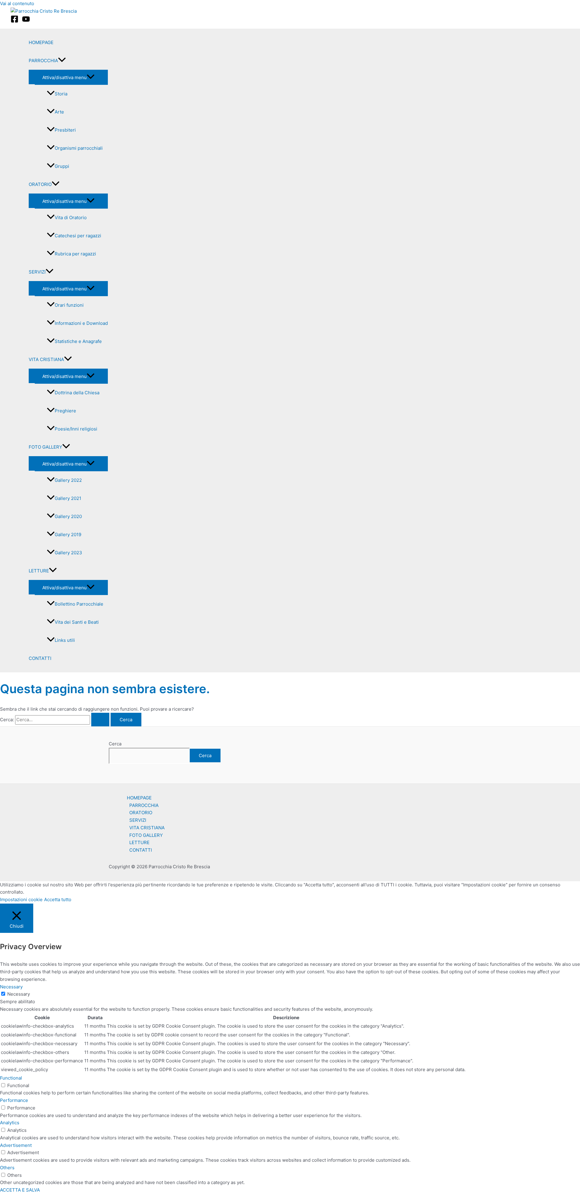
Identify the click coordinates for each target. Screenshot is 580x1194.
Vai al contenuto (17, 3)
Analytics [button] (9, 1122)
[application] (62, 61)
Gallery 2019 (68, 534)
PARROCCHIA (43, 60)
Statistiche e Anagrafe (78, 341)
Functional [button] (11, 1078)
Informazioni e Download (81, 323)
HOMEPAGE (41, 42)
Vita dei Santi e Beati (77, 622)
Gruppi (62, 166)
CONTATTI (40, 658)
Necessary (18, 994)
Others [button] (7, 1167)
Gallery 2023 (68, 552)
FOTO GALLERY (45, 447)
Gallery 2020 (68, 516)
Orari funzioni (69, 305)
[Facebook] (14, 21)
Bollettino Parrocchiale (79, 604)
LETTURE (39, 571)
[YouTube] (26, 21)
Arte (59, 112)
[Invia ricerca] (100, 719)
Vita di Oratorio (71, 217)
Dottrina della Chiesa (77, 392)
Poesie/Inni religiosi (76, 429)
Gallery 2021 (68, 498)
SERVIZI (37, 272)
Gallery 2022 (68, 480)
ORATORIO (40, 184)
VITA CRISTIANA (46, 359)
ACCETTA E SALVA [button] (20, 1190)
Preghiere (65, 411)
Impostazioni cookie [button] (21, 899)
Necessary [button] (11, 987)
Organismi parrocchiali (79, 148)
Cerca (115, 744)
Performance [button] (14, 1100)
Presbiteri (65, 130)
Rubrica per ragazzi (75, 254)
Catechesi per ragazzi (78, 235)
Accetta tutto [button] (57, 899)
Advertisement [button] (16, 1145)
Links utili (65, 640)
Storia (61, 94)
